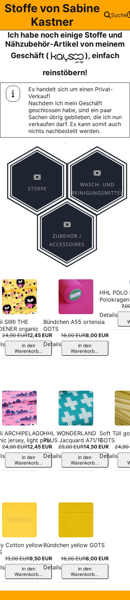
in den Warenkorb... (29, 348)
